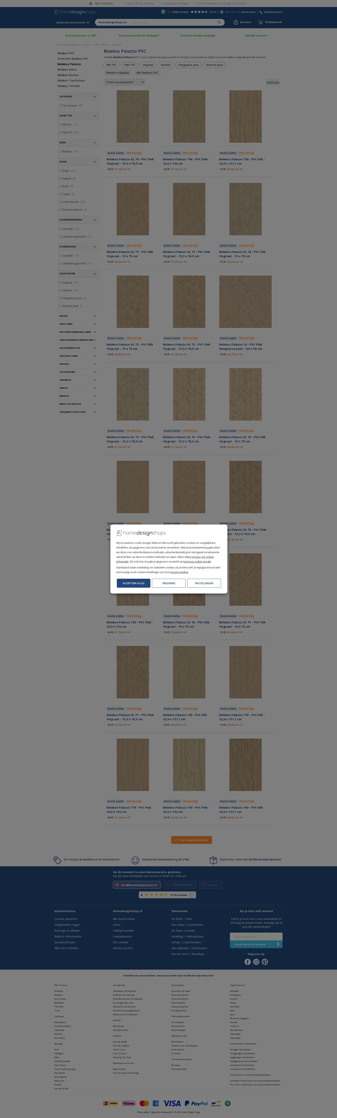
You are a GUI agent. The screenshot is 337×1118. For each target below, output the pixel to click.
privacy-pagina (179, 572)
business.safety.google (197, 561)
